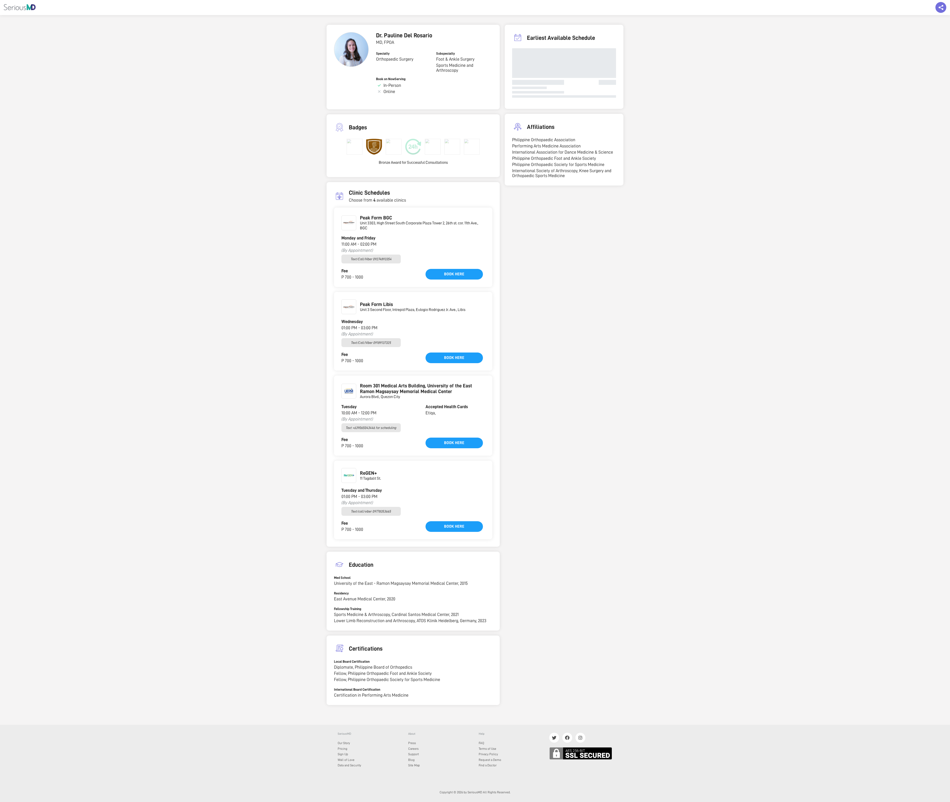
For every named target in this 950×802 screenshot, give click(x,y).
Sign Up (343, 754)
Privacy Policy (488, 754)
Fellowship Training (347, 609)
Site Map (414, 765)
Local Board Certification (352, 661)
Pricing (342, 748)
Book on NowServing (390, 79)
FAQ (481, 743)
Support (413, 754)
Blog (411, 759)
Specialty (383, 53)
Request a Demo (490, 759)
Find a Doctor (488, 765)
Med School (342, 577)
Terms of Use (487, 748)
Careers (413, 748)
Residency (341, 593)
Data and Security (349, 765)
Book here (454, 274)
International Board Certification (357, 689)
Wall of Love (346, 759)
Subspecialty (445, 53)
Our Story (344, 743)
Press (412, 743)
